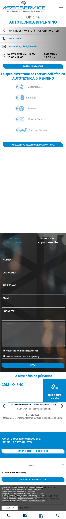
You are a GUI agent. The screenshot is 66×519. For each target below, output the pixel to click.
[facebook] (41, 516)
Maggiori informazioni (37, 500)
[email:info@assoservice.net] (25, 516)
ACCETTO (10, 507)
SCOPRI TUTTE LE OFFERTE (33, 451)
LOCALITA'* (9, 311)
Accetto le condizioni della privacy (22, 356)
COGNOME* (9, 272)
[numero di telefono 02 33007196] (8, 516)
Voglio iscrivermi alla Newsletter (22, 350)
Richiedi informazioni (33, 66)
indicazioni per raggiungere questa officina (33, 145)
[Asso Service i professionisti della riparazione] (60, 6)
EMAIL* (7, 298)
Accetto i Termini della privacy (14, 472)
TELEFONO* (9, 285)
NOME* (7, 259)
